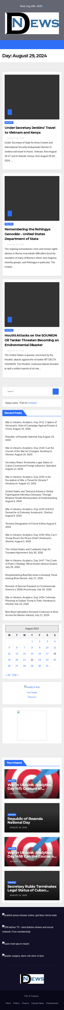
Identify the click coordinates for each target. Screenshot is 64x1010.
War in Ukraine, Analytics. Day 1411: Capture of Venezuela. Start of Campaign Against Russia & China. (31, 425)
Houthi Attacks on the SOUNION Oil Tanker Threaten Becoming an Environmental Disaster (32, 340)
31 (47, 666)
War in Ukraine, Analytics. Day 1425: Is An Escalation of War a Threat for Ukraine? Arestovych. (28, 480)
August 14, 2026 (18, 895)
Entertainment (52, 1003)
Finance (25, 1003)
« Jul (7, 675)
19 (9, 660)
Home (8, 1003)
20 (16, 660)
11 (55, 647)
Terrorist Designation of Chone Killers (25, 523)
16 (39, 653)
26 (9, 666)
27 (16, 666)
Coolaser (32, 403)
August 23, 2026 (18, 794)
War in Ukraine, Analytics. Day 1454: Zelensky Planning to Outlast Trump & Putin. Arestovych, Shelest (30, 600)
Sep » (15, 675)
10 (47, 647)
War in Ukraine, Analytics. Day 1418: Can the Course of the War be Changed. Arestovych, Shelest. (29, 451)
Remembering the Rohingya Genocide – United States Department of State (27, 234)
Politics (9, 122)
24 (47, 660)
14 (24, 653)
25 (54, 660)
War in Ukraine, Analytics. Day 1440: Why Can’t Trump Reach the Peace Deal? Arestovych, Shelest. (31, 538)
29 (32, 666)
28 (24, 666)
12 (9, 653)
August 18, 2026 (18, 861)
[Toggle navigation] (34, 44)
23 (39, 660)
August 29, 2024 (15, 138)
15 (32, 653)
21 (24, 660)
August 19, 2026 (18, 828)
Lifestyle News (37, 1003)
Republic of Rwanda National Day (23, 437)
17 (47, 653)
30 (39, 666)
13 (16, 653)
